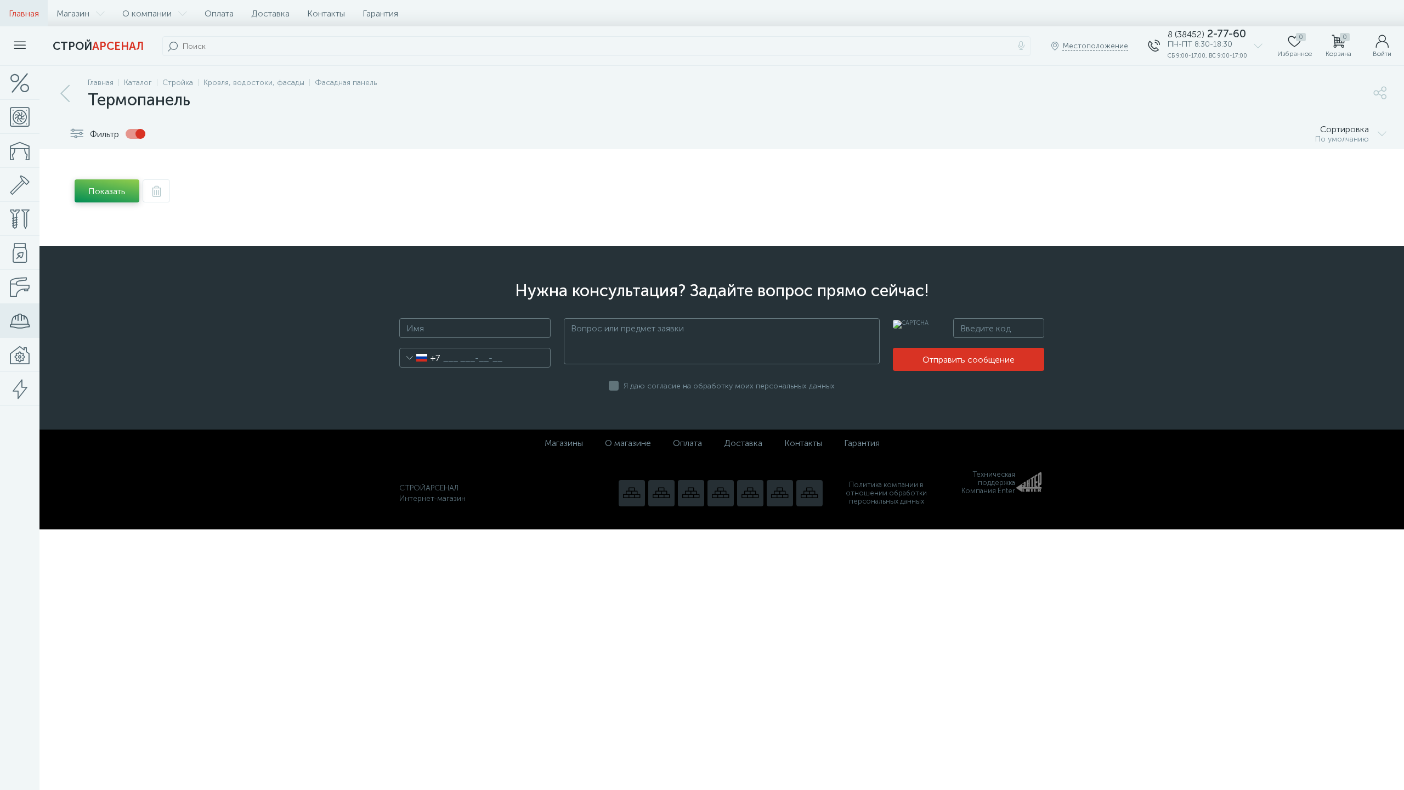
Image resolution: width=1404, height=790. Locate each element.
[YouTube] (661, 493)
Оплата (219, 13)
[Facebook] (780, 493)
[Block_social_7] (632, 493)
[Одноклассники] (809, 493)
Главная (24, 13)
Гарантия (380, 13)
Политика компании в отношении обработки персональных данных (886, 493)
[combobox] (420, 357)
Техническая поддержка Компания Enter (988, 482)
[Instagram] (691, 493)
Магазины (564, 443)
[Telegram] (720, 493)
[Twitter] (750, 493)
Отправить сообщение (968, 359)
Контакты (326, 13)
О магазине (628, 443)
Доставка (270, 13)
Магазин (72, 13)
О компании (147, 13)
